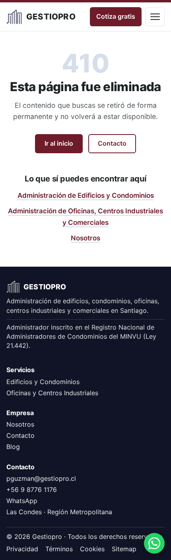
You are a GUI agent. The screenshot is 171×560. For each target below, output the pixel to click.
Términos (59, 549)
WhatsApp (21, 501)
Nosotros (85, 238)
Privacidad (22, 549)
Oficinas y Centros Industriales (52, 393)
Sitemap (124, 549)
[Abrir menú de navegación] (155, 16)
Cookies (92, 549)
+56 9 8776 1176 (31, 490)
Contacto (112, 143)
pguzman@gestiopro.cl (41, 478)
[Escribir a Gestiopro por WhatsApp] (154, 543)
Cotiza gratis (115, 16)
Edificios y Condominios (43, 382)
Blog (13, 447)
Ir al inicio (59, 143)
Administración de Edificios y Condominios (85, 195)
